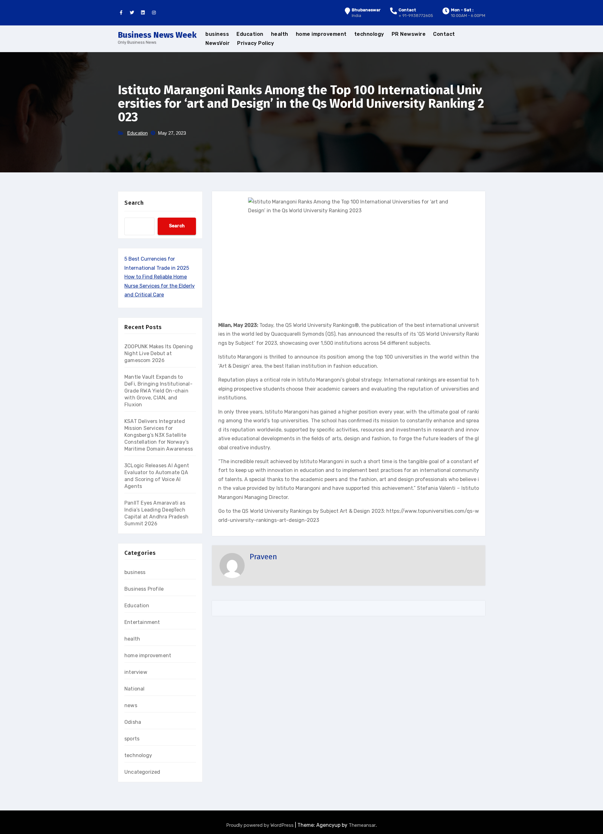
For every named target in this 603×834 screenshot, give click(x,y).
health (279, 34)
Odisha (132, 722)
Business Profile (144, 589)
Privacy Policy (255, 43)
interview (135, 672)
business (217, 34)
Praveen (263, 556)
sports (131, 739)
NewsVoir (217, 43)
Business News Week (157, 35)
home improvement (321, 34)
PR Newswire (409, 34)
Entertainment (142, 622)
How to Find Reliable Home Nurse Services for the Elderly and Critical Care (159, 286)
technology (369, 34)
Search (134, 202)
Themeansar (362, 825)
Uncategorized (142, 772)
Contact (444, 34)
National (134, 689)
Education (249, 34)
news (130, 705)
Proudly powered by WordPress (260, 825)
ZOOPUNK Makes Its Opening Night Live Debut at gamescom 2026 (158, 353)
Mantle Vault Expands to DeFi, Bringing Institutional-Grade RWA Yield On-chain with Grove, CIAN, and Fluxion (158, 391)
